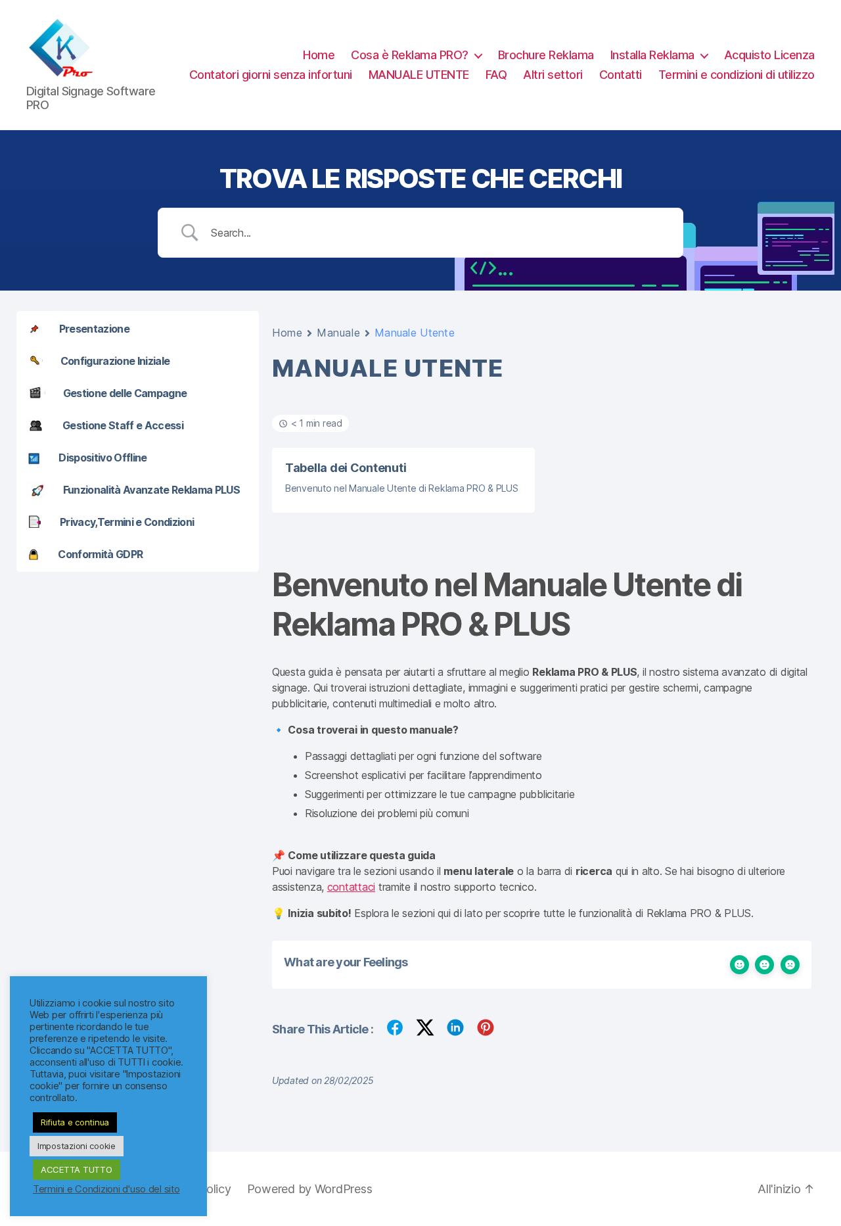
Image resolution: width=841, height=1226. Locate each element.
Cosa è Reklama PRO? (409, 55)
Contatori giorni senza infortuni (270, 75)
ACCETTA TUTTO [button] (76, 1169)
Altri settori (553, 75)
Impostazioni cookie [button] (76, 1146)
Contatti (620, 75)
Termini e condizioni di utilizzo (736, 75)
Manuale (338, 332)
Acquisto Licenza (769, 55)
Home (318, 55)
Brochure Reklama (546, 55)
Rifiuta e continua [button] (75, 1122)
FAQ (496, 75)
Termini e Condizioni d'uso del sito (106, 1189)
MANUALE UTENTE (419, 75)
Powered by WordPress (310, 1189)
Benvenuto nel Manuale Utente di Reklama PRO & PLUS (401, 488)
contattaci (351, 886)
